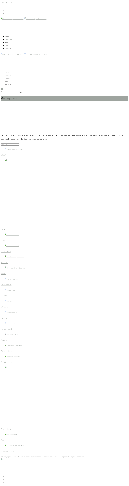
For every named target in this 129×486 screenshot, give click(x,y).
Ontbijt (4, 307)
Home (7, 36)
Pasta (4, 318)
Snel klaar (6, 429)
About (7, 42)
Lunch (4, 296)
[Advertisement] (61, 117)
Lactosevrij (6, 285)
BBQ (3, 155)
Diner (3, 229)
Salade (4, 340)
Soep (3, 440)
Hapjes (4, 262)
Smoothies (6, 362)
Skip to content (7, 2)
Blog (6, 45)
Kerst (3, 273)
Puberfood (6, 329)
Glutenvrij (6, 251)
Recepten (8, 39)
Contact (8, 48)
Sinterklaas (6, 351)
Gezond (5, 240)
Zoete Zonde (7, 451)
